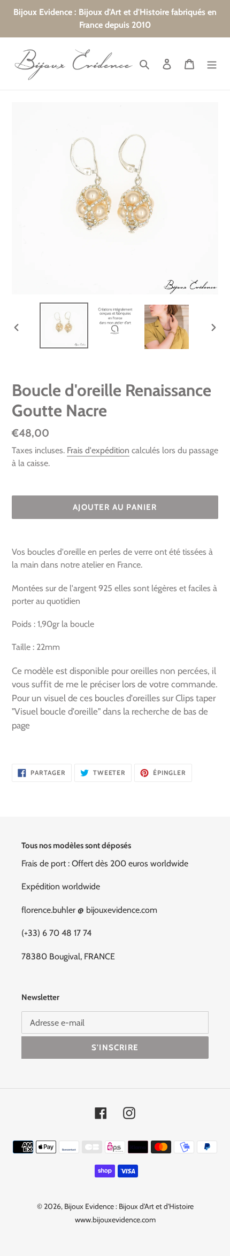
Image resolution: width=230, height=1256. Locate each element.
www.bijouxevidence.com (115, 1219)
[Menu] (212, 63)
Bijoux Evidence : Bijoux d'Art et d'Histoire (129, 1206)
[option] (64, 325)
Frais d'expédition (98, 450)
